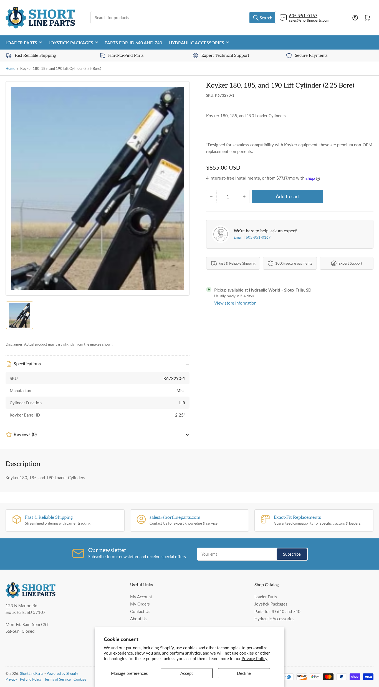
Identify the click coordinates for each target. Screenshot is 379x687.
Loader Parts (21, 42)
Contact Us (140, 611)
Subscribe (292, 553)
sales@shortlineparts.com (309, 20)
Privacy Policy (254, 658)
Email (238, 237)
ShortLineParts (32, 673)
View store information (235, 302)
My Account (141, 596)
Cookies (80, 679)
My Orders (140, 603)
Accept (186, 673)
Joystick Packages (71, 42)
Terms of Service (57, 679)
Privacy (11, 679)
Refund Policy (31, 679)
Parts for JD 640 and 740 (133, 42)
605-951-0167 (258, 237)
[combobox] (183, 17)
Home (10, 68)
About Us (138, 618)
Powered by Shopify (62, 673)
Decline (244, 673)
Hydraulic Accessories (196, 42)
